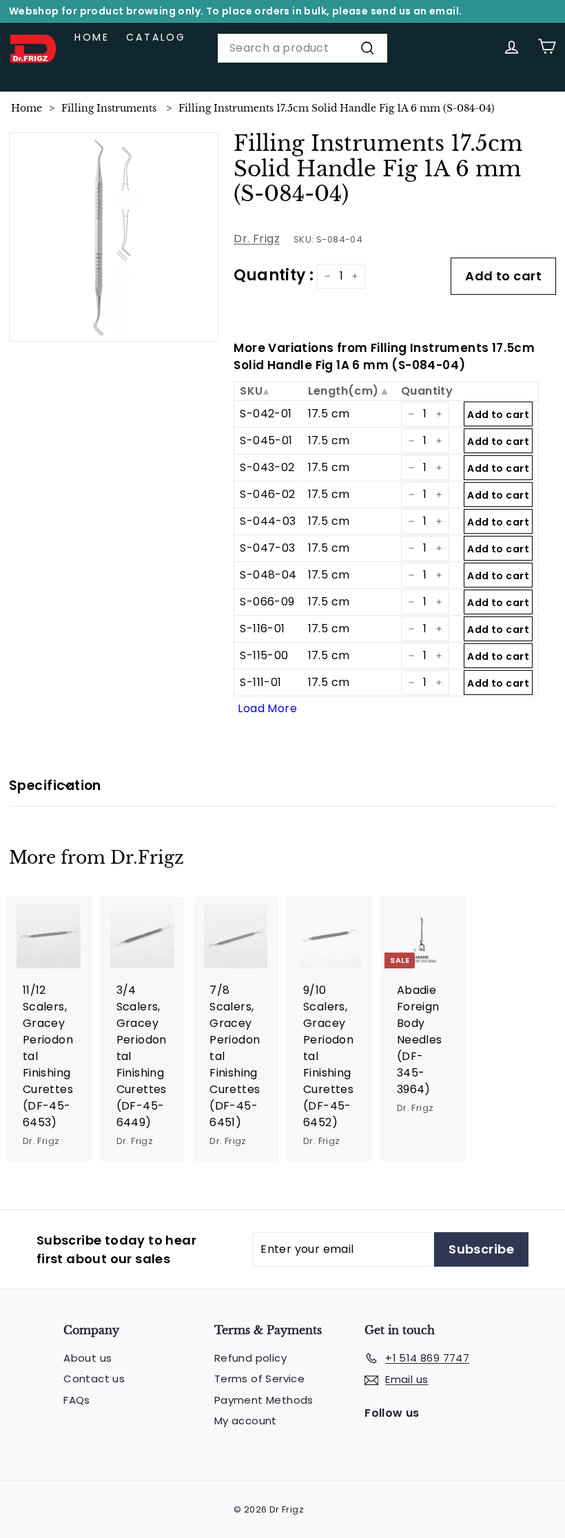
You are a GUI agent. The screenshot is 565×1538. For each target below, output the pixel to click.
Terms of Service (259, 1378)
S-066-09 (267, 602)
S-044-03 (268, 521)
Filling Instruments (108, 108)
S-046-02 (267, 494)
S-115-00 (264, 655)
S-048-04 (268, 575)
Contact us (94, 1378)
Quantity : (274, 275)
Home (92, 37)
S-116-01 (262, 628)
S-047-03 (267, 548)
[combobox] (302, 48)
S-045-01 (266, 440)
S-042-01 (265, 414)
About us (87, 1358)
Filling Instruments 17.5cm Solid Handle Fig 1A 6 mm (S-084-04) (336, 108)
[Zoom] (114, 237)
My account (245, 1420)
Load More (267, 708)
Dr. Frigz (257, 239)
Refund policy (250, 1358)
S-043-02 (267, 467)
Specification (55, 785)
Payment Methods (264, 1400)
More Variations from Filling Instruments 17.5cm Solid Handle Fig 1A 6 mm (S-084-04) (384, 357)
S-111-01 (260, 682)
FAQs (76, 1400)
